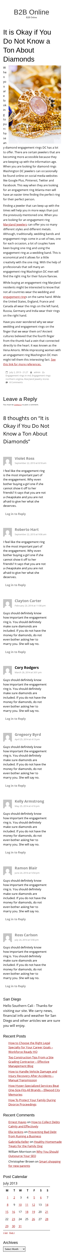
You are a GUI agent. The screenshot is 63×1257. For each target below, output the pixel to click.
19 (33, 1212)
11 (26, 1205)
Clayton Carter (28, 600)
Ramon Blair (26, 868)
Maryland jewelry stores (36, 379)
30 (13, 1226)
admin (37, 372)
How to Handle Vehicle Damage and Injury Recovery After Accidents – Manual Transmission (32, 1075)
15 (6, 1212)
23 (13, 1219)
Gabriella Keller (18, 1142)
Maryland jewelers (15, 224)
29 (6, 1226)
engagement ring (14, 297)
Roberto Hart (27, 529)
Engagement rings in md (18, 375)
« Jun (5, 1232)
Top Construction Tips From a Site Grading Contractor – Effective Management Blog (31, 1061)
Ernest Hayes (17, 1122)
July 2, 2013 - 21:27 (18, 372)
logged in (18, 404)
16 (13, 1212)
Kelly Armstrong (29, 801)
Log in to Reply (15, 514)
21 (46, 1212)
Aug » (12, 1232)
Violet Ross (24, 458)
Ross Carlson (26, 935)
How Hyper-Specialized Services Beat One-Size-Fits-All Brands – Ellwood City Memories (34, 1090)
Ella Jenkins (15, 1132)
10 (20, 1205)
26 (33, 1219)
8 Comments (16, 382)
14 (46, 1205)
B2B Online (31, 12)
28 (46, 1219)
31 (20, 1226)
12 (33, 1205)
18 (26, 1212)
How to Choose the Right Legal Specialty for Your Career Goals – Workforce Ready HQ (30, 1047)
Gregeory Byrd (28, 734)
